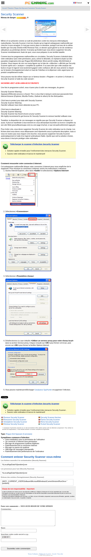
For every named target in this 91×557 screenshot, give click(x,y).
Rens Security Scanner (50, 422)
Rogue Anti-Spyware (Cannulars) (25, 8)
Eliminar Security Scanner (14, 424)
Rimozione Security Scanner (15, 420)
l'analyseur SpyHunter (43, 390)
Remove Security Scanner (14, 417)
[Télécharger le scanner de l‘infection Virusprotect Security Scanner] (5, 406)
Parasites (10, 8)
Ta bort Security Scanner (50, 424)
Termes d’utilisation (33, 554)
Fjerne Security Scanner (50, 420)
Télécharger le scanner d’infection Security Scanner (34, 144)
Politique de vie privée (45, 554)
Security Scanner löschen (51, 417)
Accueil (4, 8)
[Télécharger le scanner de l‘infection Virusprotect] (5, 146)
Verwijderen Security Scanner (15, 422)
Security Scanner (41, 8)
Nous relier (60, 554)
